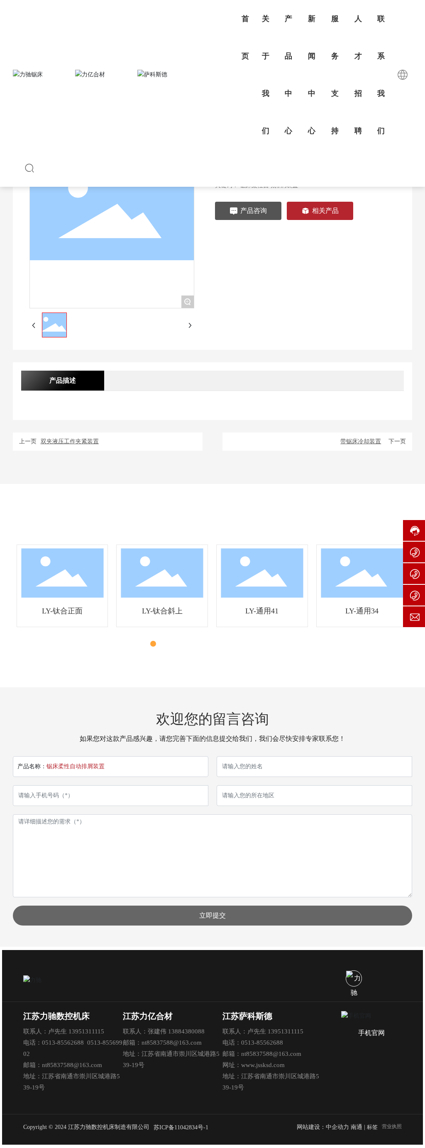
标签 (372, 1127)
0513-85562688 (63, 1042)
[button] (144, 644)
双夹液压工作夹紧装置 (70, 441)
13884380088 (186, 1031)
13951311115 (86, 1031)
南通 (356, 1127)
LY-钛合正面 (62, 611)
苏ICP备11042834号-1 (181, 1127)
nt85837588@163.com (72, 1065)
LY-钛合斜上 (162, 611)
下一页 (397, 441)
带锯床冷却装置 (360, 441)
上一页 (28, 441)
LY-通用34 (362, 611)
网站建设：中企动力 (323, 1127)
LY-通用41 (261, 611)
